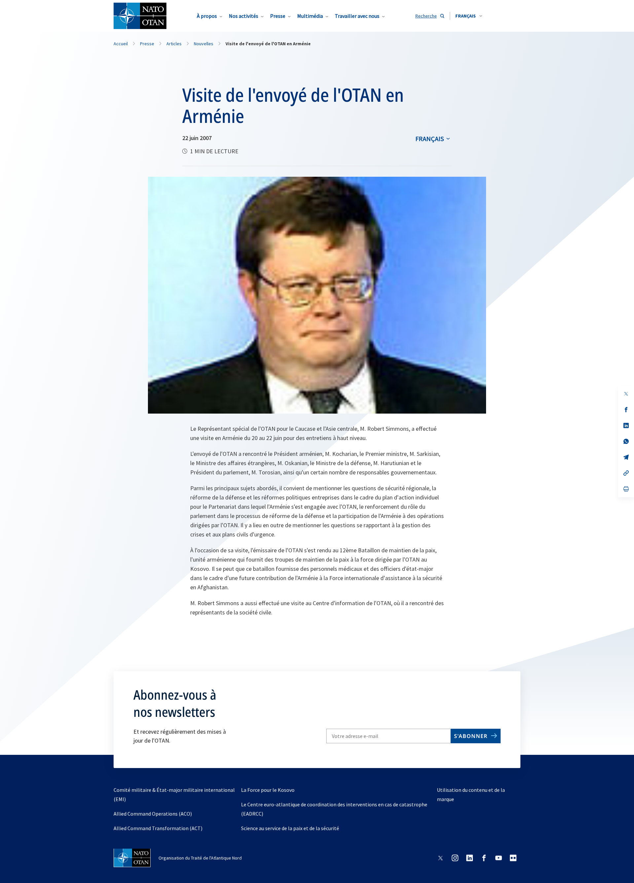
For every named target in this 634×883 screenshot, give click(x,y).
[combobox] (468, 16)
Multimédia (310, 16)
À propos (207, 16)
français (429, 138)
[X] (626, 393)
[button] (468, 16)
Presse (277, 16)
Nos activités (243, 16)
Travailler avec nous (357, 16)
